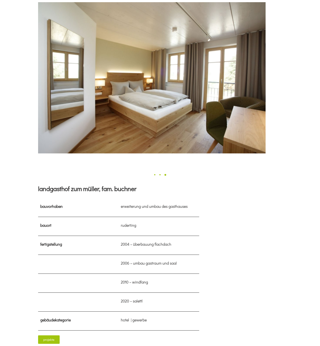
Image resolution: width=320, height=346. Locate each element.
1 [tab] (155, 175)
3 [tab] (165, 175)
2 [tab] (160, 175)
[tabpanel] (160, 77)
